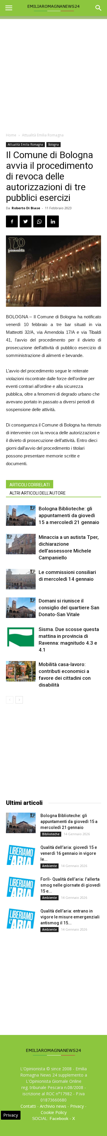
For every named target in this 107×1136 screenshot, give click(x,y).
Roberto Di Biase (26, 208)
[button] (98, 8)
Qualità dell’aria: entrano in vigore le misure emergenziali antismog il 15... (70, 917)
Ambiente (49, 866)
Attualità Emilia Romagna (43, 135)
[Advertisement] (53, 72)
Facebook (59, 1118)
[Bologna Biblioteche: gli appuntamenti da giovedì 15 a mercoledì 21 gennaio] (21, 515)
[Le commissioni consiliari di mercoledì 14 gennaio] (21, 579)
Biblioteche (50, 834)
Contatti (28, 1106)
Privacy (77, 1106)
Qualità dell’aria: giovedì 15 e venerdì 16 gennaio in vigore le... (68, 853)
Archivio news (53, 1106)
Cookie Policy (54, 1112)
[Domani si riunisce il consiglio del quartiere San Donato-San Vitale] (21, 607)
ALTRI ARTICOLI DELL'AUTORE (38, 493)
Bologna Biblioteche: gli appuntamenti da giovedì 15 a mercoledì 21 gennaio (69, 515)
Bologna (53, 144)
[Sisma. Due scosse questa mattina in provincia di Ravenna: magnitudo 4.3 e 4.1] (21, 636)
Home (11, 135)
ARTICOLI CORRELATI (30, 484)
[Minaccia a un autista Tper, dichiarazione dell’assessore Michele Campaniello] (21, 544)
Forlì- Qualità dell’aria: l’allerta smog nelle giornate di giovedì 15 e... (70, 885)
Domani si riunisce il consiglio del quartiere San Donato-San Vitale (69, 607)
